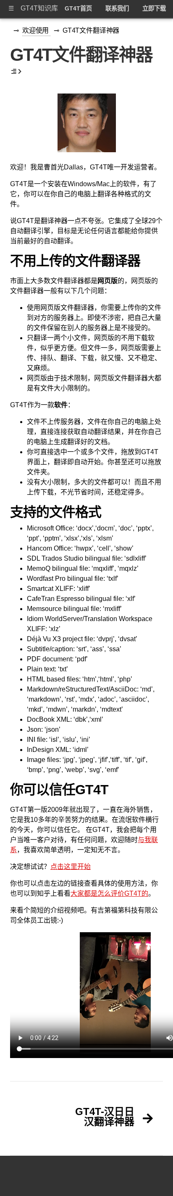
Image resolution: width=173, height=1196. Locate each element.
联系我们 (117, 8)
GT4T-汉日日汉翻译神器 (104, 1117)
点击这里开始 (70, 866)
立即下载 (154, 8)
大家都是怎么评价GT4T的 (109, 893)
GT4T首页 (78, 8)
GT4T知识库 (39, 8)
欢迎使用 (36, 30)
